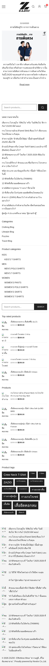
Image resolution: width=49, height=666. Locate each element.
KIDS (4, 255)
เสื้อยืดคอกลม (26, 505)
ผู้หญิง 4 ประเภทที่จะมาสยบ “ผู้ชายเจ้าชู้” (19, 213)
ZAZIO (8, 482)
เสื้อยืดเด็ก (21, 512)
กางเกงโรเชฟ (29, 496)
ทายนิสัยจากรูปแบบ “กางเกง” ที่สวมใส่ (18, 188)
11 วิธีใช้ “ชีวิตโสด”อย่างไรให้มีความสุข (26, 572)
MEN (4, 264)
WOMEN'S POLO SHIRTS (16, 287)
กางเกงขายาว (23, 489)
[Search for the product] (42, 107)
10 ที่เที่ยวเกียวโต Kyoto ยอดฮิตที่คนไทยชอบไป (22, 193)
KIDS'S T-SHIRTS (12, 259)
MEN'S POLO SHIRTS (14, 269)
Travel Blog (7, 241)
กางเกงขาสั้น (38, 489)
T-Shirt (33, 473)
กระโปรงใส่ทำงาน (9, 489)
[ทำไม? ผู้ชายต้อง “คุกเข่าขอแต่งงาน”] (4, 581)
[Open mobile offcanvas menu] (3, 6)
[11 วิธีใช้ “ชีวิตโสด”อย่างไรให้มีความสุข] (4, 573)
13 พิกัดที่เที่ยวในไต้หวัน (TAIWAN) (17, 179)
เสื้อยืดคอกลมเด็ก (9, 512)
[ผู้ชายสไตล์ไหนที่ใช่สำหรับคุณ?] (4, 605)
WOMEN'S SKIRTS (13, 292)
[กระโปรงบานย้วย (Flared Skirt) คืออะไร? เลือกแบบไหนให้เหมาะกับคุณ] (4, 537)
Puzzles (5, 236)
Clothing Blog (8, 227)
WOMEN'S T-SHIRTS (14, 296)
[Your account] (39, 6)
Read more (25, 84)
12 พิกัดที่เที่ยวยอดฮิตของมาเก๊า (16, 183)
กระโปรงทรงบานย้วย (36, 481)
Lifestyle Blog (8, 232)
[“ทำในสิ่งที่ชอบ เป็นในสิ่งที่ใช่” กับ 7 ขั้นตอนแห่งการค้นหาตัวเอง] (4, 596)
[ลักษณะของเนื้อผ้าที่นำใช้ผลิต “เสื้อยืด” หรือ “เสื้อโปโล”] (4, 588)
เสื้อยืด (7, 504)
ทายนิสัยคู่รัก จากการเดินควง (24, 27)
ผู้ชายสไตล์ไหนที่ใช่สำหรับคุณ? (22, 604)
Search (40, 307)
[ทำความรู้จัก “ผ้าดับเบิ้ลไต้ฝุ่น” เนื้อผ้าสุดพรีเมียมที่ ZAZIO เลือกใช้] (4, 545)
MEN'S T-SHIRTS (12, 273)
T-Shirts (41, 473)
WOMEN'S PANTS (12, 283)
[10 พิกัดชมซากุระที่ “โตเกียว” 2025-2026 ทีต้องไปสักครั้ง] (4, 561)
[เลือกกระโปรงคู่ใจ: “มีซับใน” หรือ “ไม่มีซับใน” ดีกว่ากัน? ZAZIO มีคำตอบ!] (4, 529)
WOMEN (6, 278)
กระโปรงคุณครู (21, 481)
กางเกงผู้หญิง (10, 496)
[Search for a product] (33, 6)
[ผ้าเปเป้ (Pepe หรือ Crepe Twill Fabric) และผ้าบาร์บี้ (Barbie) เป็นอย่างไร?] (4, 553)
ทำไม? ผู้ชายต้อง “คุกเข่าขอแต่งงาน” (25, 580)
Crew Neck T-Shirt (15, 474)
